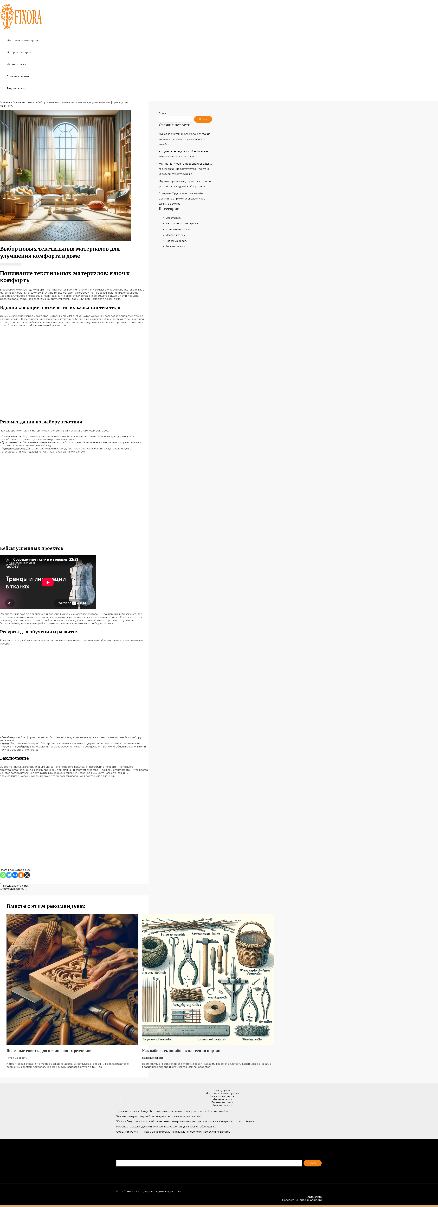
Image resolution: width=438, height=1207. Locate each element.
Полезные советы (18, 76)
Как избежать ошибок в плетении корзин (181, 1051)
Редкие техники (17, 88)
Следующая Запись (13, 888)
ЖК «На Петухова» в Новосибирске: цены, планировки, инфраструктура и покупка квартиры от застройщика (185, 169)
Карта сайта (314, 1196)
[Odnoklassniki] (21, 875)
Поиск (163, 113)
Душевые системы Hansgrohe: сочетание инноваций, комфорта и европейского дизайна (184, 139)
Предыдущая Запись (14, 885)
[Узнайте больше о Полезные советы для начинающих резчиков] (72, 1044)
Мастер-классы (17, 64)
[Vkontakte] (15, 875)
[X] (27, 875)
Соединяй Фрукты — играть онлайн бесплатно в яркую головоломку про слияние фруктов (182, 198)
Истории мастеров (19, 52)
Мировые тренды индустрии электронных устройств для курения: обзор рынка (166, 1126)
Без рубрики (174, 217)
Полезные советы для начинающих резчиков (49, 1051)
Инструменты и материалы (23, 40)
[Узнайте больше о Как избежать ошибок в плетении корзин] (208, 1044)
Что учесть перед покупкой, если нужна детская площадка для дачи (159, 1116)
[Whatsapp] (3, 875)
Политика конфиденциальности (302, 1200)
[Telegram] (9, 875)
